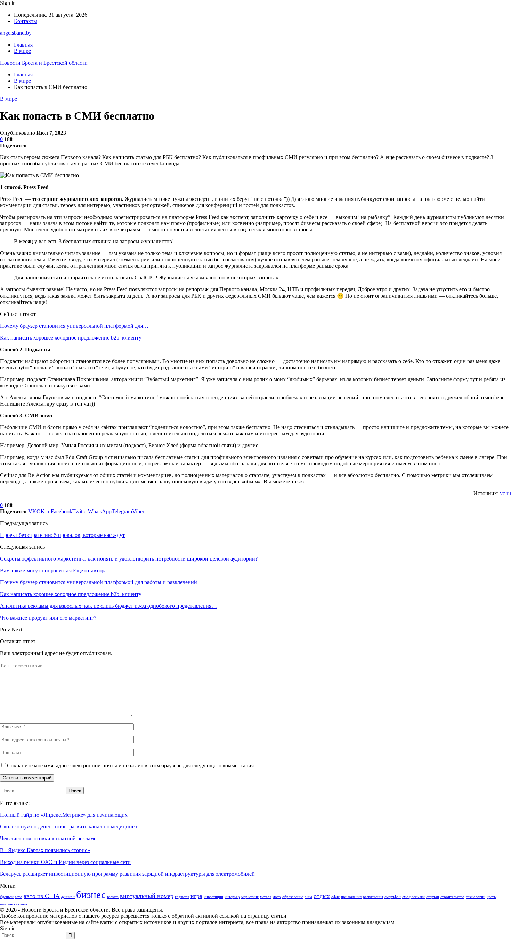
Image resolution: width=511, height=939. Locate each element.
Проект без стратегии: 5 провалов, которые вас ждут (62, 535)
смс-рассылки (413, 897)
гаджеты (182, 897)
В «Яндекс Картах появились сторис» (45, 850)
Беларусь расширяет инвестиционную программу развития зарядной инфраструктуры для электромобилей (127, 874)
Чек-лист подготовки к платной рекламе (48, 838)
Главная (23, 45)
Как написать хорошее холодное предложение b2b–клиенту (70, 338)
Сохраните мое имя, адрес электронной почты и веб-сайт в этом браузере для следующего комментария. (131, 765)
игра (196, 895)
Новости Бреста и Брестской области (44, 63)
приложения (351, 897)
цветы (491, 897)
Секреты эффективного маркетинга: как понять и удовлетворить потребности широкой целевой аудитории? (129, 559)
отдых (322, 895)
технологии (475, 897)
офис (335, 897)
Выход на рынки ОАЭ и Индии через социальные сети (65, 862)
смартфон (392, 897)
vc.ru (505, 493)
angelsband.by (16, 33)
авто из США (42, 895)
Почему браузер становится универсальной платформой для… (74, 326)
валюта (113, 897)
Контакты (25, 21)
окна (308, 897)
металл (265, 897)
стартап (432, 897)
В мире (22, 51)
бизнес (91, 894)
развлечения (373, 897)
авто (18, 897)
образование (292, 897)
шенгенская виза (13, 904)
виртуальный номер (146, 895)
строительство (452, 897)
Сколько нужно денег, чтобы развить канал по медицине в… (72, 827)
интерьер (232, 897)
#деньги (7, 897)
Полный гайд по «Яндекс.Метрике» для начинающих (64, 815)
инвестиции (213, 897)
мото (277, 897)
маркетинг (250, 897)
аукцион (68, 897)
